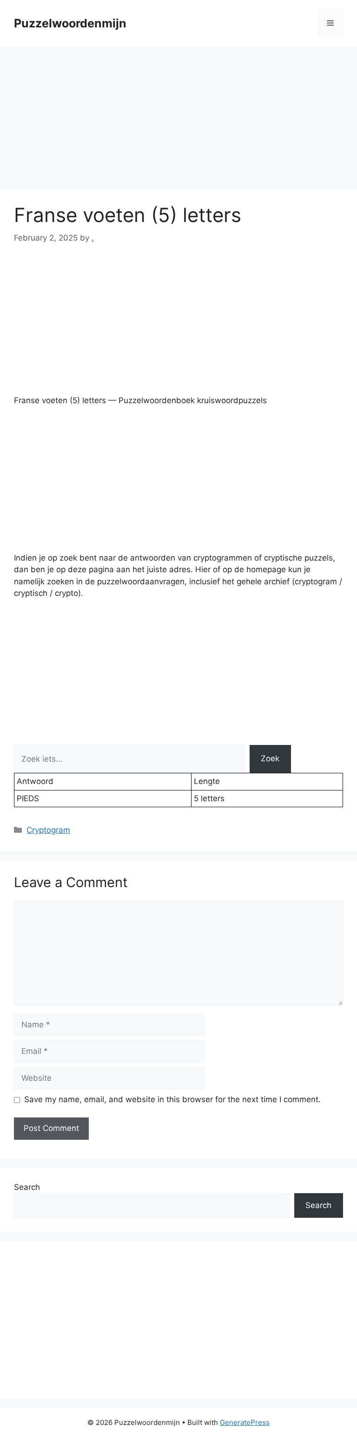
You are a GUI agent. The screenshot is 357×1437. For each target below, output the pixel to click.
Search (27, 1187)
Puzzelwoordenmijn (70, 23)
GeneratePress (245, 1422)
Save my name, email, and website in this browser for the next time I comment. (172, 1099)
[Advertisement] (178, 121)
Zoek (270, 758)
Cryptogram (48, 830)
